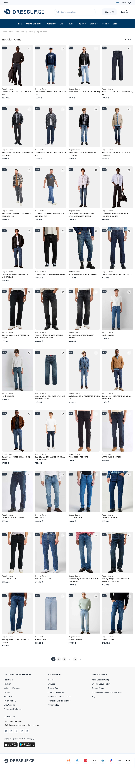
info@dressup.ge (11, 725)
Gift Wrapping (9, 704)
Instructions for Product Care (59, 696)
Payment (7, 683)
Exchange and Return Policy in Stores (107, 692)
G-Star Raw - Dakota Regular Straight (117, 274)
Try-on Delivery (10, 700)
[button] (21, 674)
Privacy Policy (53, 704)
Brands (6, 2)
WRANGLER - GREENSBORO (13, 518)
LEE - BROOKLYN (75, 518)
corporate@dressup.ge (29, 725)
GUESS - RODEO (108, 640)
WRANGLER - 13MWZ (110, 518)
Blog (93, 696)
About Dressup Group (100, 679)
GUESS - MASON (75, 640)
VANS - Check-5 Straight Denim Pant (50, 274)
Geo (117, 2)
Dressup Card (53, 688)
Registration (8, 679)
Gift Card (51, 683)
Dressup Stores (98, 688)
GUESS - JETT (40, 640)
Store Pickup (9, 696)
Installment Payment (12, 688)
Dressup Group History (101, 683)
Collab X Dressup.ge (56, 692)
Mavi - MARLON (8, 396)
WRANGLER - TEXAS (43, 579)
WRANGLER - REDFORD (78, 457)
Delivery (7, 692)
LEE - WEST (40, 518)
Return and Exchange (12, 709)
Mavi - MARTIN (108, 335)
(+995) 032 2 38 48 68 (13, 721)
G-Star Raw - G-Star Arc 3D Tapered (83, 274)
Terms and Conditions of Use (59, 700)
